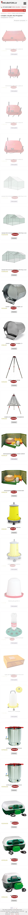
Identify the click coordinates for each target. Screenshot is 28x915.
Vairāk (12, 914)
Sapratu (17, 914)
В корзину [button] (14, 238)
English (24, 7)
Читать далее (14, 54)
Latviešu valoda (15, 7)
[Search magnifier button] (24, 10)
